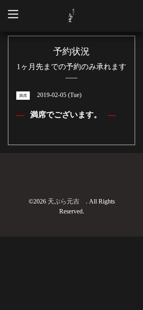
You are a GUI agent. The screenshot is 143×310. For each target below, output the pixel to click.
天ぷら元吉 (67, 201)
